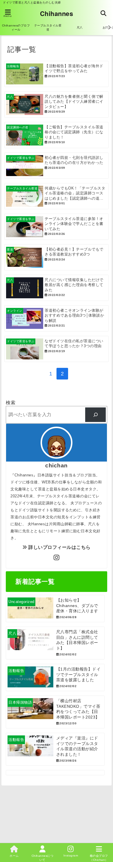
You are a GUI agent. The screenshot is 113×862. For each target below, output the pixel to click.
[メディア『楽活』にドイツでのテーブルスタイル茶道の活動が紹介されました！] (55, 749)
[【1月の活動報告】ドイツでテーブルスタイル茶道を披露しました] (55, 677)
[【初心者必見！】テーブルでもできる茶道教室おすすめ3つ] (56, 257)
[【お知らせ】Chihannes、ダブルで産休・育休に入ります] (55, 608)
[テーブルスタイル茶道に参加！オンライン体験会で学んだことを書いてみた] (56, 227)
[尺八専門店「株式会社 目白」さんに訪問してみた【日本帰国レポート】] (55, 643)
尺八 (80, 27)
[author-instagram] (56, 558)
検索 (10, 402)
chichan (56, 465)
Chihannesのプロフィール (16, 27)
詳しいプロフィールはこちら (59, 547)
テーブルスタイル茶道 (48, 27)
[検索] (95, 414)
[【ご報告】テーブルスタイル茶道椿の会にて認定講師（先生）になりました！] (56, 135)
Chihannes (56, 13)
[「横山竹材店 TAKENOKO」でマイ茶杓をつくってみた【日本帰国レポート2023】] (55, 712)
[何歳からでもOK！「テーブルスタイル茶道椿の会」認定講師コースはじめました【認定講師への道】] (56, 196)
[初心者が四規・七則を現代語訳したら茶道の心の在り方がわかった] (56, 165)
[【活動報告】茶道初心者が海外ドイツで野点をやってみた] (56, 74)
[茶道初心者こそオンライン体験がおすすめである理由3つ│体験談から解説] (56, 318)
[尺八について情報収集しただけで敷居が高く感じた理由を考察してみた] (56, 288)
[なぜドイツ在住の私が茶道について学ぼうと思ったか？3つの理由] (56, 349)
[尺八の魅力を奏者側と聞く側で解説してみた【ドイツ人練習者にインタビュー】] (56, 104)
